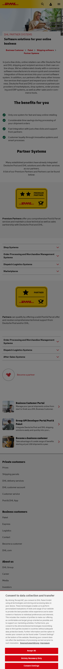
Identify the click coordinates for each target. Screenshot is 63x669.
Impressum (45, 643)
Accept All (31, 651)
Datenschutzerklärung (29, 643)
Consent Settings (31, 666)
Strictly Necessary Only (31, 658)
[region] (31, 630)
